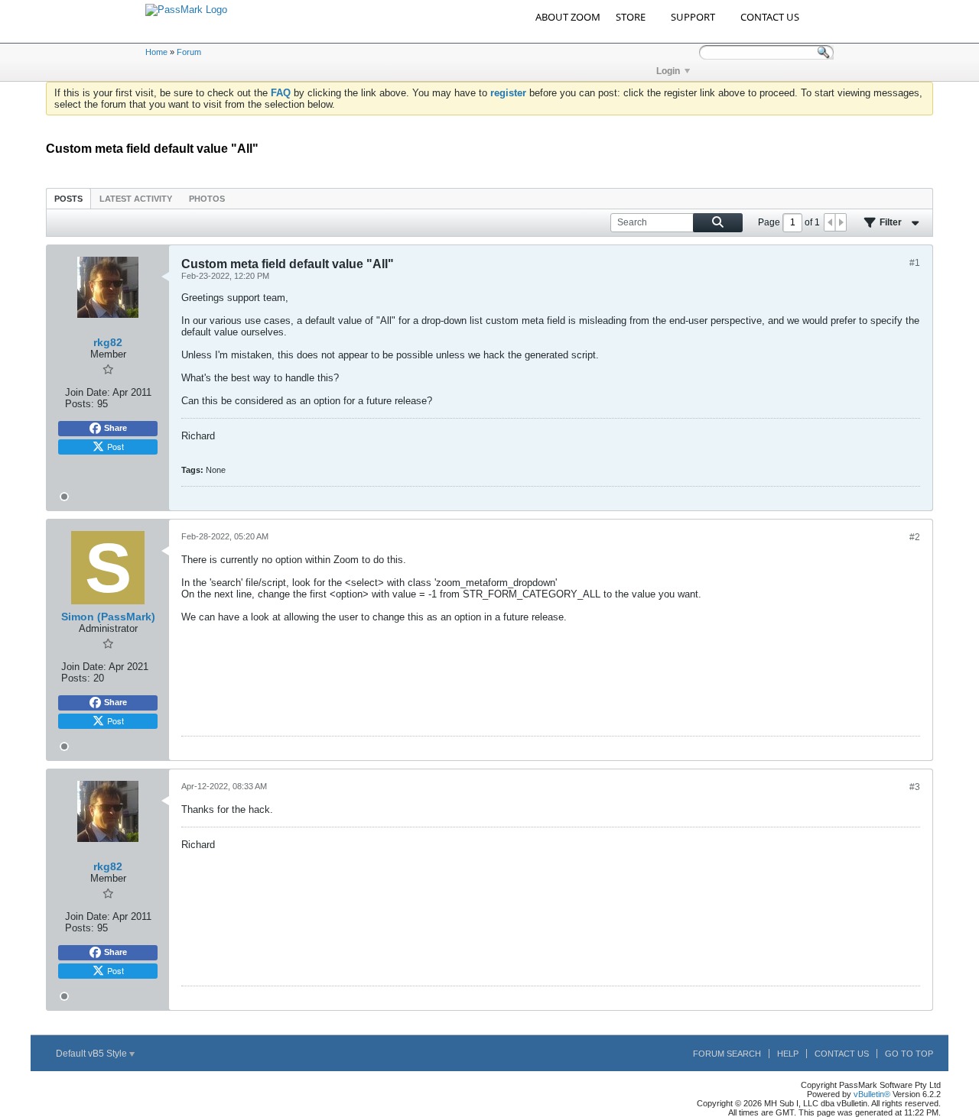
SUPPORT (693, 17)
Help (787, 1053)
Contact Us (842, 1053)
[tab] (68, 198)
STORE (631, 17)
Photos (207, 198)
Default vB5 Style (92, 1053)
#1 (914, 262)
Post (115, 446)
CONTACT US (769, 17)
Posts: (79, 404)
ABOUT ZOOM (567, 17)
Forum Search (727, 1053)
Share (115, 427)
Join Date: (87, 392)
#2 (914, 537)
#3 (914, 787)
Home (156, 52)
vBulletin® (872, 1094)
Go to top (909, 1053)
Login (668, 71)
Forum (189, 52)
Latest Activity (135, 198)
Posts (68, 198)
